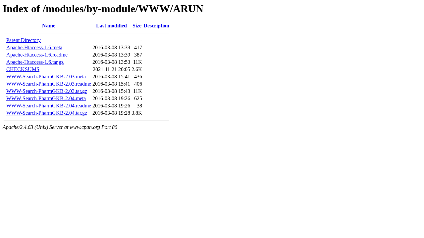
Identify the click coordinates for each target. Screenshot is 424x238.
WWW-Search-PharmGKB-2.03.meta (46, 76)
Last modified (111, 25)
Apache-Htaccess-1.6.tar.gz (35, 62)
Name (48, 25)
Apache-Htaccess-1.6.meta (34, 47)
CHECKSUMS (22, 69)
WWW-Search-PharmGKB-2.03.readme (48, 84)
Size (136, 25)
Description (156, 25)
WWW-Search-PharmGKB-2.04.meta (46, 98)
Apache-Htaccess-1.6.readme (37, 55)
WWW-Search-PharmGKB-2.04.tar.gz (46, 113)
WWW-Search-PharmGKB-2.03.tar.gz (46, 91)
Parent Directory (23, 40)
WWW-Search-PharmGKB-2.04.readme (48, 105)
